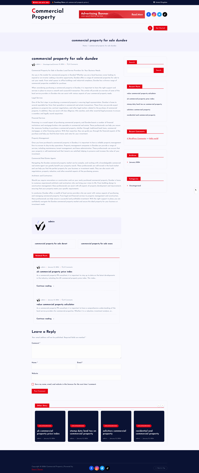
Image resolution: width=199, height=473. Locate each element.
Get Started (160, 28)
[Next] (162, 405)
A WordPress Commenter (136, 138)
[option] (50, 426)
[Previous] (158, 405)
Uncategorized (48, 64)
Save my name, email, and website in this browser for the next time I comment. (65, 384)
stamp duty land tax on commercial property (144, 104)
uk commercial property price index (140, 99)
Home (85, 46)
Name (35, 362)
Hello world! (153, 138)
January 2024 (134, 162)
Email (80, 362)
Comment (36, 343)
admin (38, 64)
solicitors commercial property (138, 110)
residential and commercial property (141, 115)
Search (132, 62)
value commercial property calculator (141, 93)
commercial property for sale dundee (102, 46)
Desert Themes (37, 469)
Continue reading (44, 286)
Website (35, 373)
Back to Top (161, 468)
